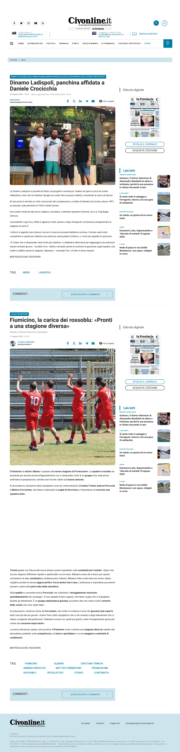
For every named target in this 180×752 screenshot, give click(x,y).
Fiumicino (31, 663)
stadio (78, 672)
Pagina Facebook (14, 23)
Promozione (100, 668)
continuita (101, 672)
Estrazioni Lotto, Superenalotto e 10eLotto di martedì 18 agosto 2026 (136, 233)
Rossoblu (29, 672)
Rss (43, 23)
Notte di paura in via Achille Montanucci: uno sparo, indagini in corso (136, 250)
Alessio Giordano (26, 342)
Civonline (13, 60)
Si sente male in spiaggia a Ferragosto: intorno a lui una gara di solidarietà (136, 199)
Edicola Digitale (148, 34)
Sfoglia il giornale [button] (145, 144)
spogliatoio (55, 672)
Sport (23, 60)
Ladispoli (45, 272)
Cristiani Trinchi (92, 663)
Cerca (156, 23)
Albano (59, 663)
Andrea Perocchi (34, 668)
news (26, 272)
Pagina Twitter (21, 23)
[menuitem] (21, 43)
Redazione (15, 100)
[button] (164, 23)
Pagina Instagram (28, 23)
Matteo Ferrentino (69, 668)
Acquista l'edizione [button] (144, 150)
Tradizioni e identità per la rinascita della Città (30, 36)
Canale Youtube (36, 23)
